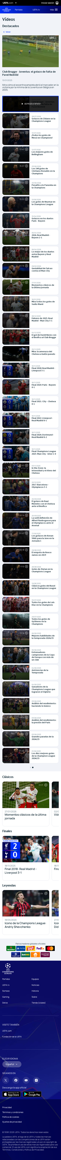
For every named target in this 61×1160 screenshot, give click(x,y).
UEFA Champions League (6, 10)
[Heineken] (11, 948)
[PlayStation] (20, 948)
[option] (30, 104)
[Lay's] (30, 948)
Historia (35, 990)
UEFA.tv (6, 985)
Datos (5, 1002)
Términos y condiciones (12, 1112)
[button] (53, 9)
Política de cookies (10, 1117)
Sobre (34, 996)
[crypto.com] (15, 954)
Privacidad (7, 1107)
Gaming (5, 996)
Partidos (6, 979)
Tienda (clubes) (39, 1002)
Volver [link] (8, 32)
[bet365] (25, 954)
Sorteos (6, 990)
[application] (30, 51)
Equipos (35, 979)
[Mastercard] (50, 948)
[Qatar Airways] (45, 954)
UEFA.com (7, 1030)
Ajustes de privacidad (12, 1121)
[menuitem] (21, 9)
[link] (18, 9)
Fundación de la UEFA (12, 1036)
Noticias (35, 985)
